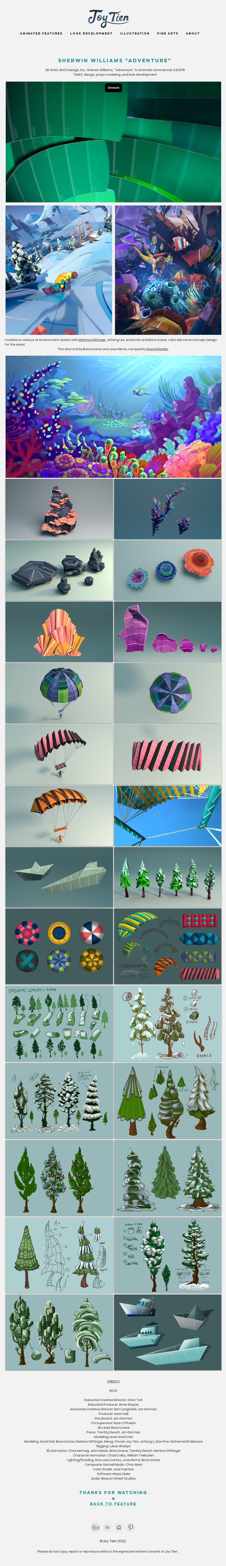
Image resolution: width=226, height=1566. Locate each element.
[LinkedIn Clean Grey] (107, 1527)
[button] (59, 946)
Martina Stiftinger (92, 340)
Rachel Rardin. (158, 349)
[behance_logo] (96, 1527)
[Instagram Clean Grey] (119, 1527)
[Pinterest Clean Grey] (131, 1527)
